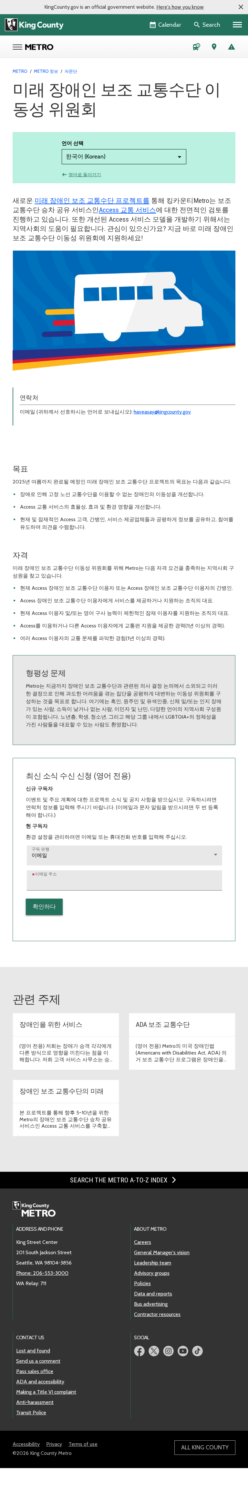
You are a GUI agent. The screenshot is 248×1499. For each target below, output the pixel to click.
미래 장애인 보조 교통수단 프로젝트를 (92, 201)
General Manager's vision (162, 1252)
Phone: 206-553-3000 (42, 1273)
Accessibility (26, 1444)
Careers (142, 1242)
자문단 (71, 71)
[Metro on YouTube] (183, 1351)
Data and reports (153, 1294)
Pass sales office (34, 1371)
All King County (205, 1447)
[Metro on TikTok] (197, 1351)
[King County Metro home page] (38, 1209)
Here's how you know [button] (180, 7)
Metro (20, 71)
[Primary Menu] (237, 24)
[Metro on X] (154, 1351)
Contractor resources (157, 1314)
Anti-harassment (35, 1402)
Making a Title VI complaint (46, 1392)
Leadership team (152, 1263)
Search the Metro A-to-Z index (119, 1180)
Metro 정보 (46, 71)
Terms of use (83, 1444)
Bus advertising (151, 1304)
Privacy (54, 1444)
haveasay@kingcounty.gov (162, 412)
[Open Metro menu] (19, 47)
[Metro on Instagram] (168, 1351)
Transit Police (31, 1412)
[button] (241, 7)
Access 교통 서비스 (127, 210)
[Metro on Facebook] (139, 1351)
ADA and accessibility (40, 1382)
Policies (142, 1283)
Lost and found (33, 1351)
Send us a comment (38, 1361)
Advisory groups (152, 1273)
